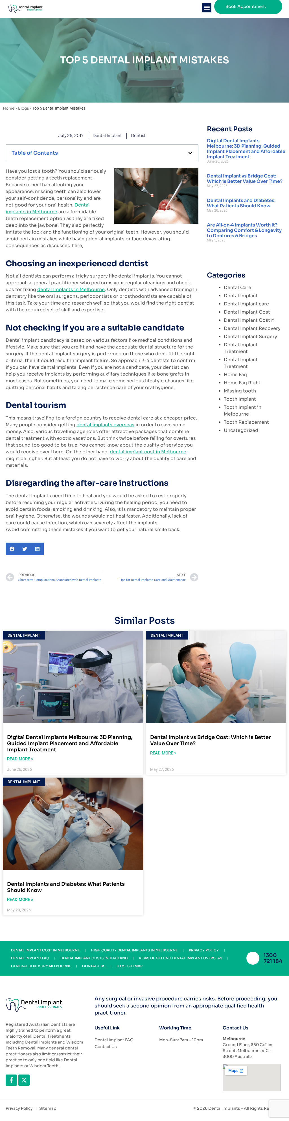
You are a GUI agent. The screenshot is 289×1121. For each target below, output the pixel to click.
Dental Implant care (246, 304)
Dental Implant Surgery (250, 336)
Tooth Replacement (246, 422)
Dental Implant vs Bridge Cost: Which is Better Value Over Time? (245, 178)
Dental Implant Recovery (252, 328)
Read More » (20, 759)
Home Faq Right (242, 383)
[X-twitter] (24, 1080)
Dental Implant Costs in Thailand (94, 958)
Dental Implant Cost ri (249, 320)
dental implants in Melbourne (71, 289)
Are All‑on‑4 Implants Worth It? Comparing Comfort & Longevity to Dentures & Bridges (244, 230)
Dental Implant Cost (247, 312)
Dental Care (237, 287)
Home (8, 108)
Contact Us (93, 966)
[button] (206, 7)
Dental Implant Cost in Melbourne (45, 950)
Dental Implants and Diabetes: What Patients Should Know (241, 203)
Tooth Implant (240, 399)
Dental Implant (107, 135)
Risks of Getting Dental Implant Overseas (180, 958)
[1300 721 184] (252, 958)
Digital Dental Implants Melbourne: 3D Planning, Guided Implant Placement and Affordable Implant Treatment (246, 149)
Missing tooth (240, 391)
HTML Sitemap (130, 966)
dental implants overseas (105, 425)
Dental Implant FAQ (30, 958)
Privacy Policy (204, 950)
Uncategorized (241, 430)
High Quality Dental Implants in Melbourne (134, 950)
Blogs (23, 108)
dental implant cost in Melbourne (148, 452)
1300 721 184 (273, 958)
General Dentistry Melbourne (41, 966)
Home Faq (235, 375)
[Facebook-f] (11, 1080)
